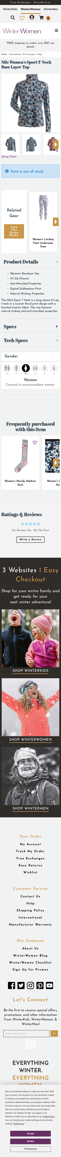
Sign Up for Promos (31, 969)
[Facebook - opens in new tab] (11, 986)
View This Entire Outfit (14, 231)
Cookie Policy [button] (49, 1116)
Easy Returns (30, 865)
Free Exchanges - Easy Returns (30, 2)
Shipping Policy (31, 910)
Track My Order (30, 851)
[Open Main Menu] (51, 31)
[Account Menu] (31, 18)
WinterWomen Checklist (30, 962)
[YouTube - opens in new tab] (49, 986)
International (30, 917)
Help (30, 903)
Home (4, 54)
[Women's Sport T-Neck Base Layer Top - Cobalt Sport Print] (10, 143)
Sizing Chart (8, 156)
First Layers (29, 54)
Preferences (30, 1149)
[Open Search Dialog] (13, 18)
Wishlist (30, 872)
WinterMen (51, 9)
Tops (40, 54)
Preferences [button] (18, 1124)
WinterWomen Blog (30, 955)
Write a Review (30, 539)
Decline (30, 1141)
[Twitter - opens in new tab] (21, 986)
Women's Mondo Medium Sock (20, 483)
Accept (30, 1133)
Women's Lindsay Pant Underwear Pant (43, 243)
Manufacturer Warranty (30, 924)
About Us (30, 948)
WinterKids (10, 9)
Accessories (15, 54)
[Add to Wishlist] (34, 441)
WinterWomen (30, 9)
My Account (30, 844)
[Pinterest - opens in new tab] (40, 986)
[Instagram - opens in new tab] (30, 986)
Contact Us (30, 896)
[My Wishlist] (22, 18)
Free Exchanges (30, 858)
